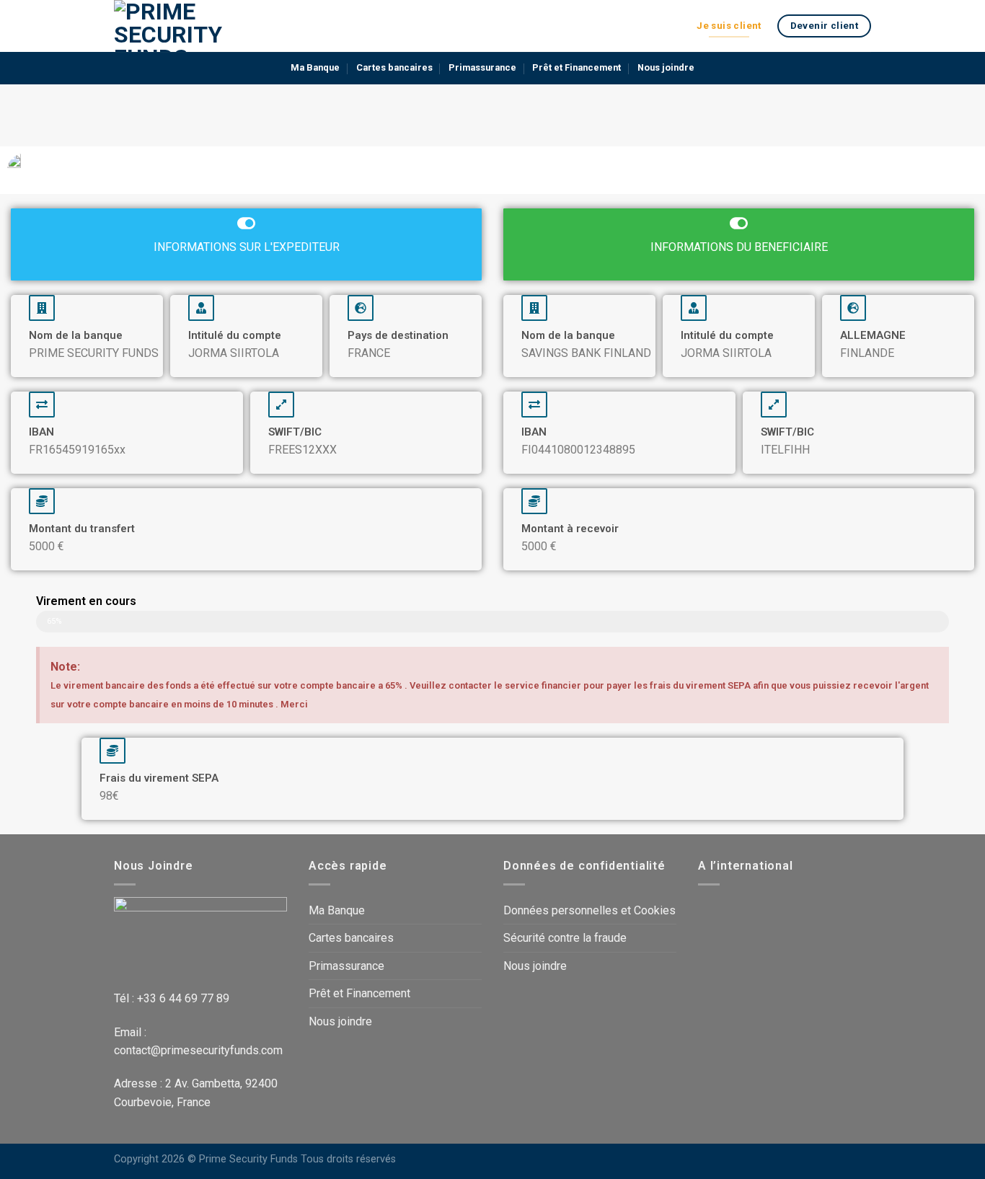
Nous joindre (665, 67)
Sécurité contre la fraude (565, 938)
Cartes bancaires (394, 67)
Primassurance (482, 67)
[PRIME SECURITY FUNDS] (186, 26)
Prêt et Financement (576, 67)
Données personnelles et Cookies (589, 910)
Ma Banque (315, 67)
